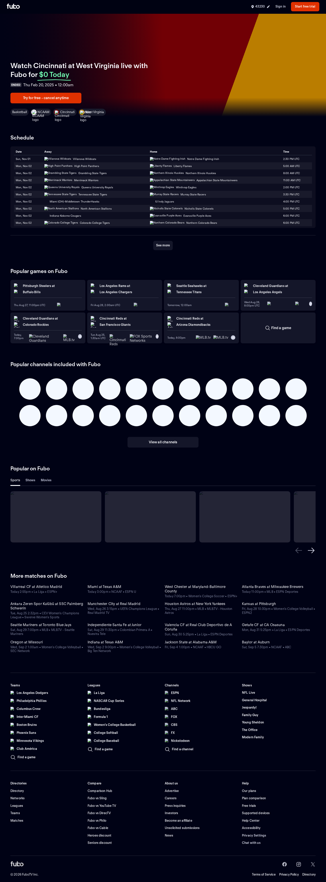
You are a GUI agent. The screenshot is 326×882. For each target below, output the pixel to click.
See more (163, 245)
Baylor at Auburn (256, 642)
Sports (15, 480)
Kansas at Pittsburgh (259, 604)
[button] (298, 550)
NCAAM (43, 112)
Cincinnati (67, 112)
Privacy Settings (254, 835)
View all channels (163, 442)
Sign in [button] (280, 6)
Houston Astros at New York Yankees (195, 604)
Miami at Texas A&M (104, 587)
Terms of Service (264, 874)
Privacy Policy (289, 874)
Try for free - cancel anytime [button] (46, 98)
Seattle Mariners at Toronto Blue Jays (40, 625)
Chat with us (251, 843)
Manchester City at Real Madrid (114, 604)
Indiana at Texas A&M (105, 642)
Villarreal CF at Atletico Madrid (36, 587)
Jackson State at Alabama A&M (191, 642)
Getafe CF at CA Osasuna (263, 625)
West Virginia (94, 112)
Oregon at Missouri (26, 642)
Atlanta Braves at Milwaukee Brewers (273, 587)
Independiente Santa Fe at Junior (114, 625)
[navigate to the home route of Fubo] (13, 7)
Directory (309, 874)
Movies (46, 480)
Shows (30, 480)
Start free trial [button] (305, 6)
